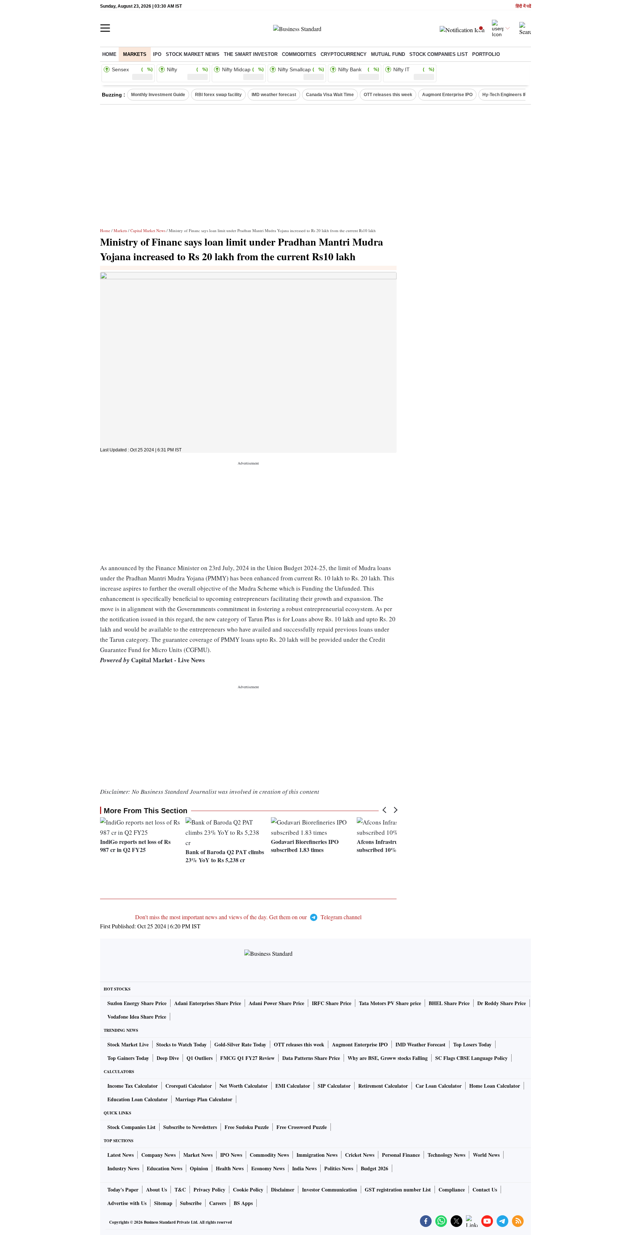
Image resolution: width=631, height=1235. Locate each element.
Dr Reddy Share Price (501, 1003)
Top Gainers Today (128, 1058)
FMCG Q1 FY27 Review (247, 1058)
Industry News (123, 1168)
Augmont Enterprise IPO (447, 94)
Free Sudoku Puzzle (247, 1127)
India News (304, 1168)
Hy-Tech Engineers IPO (506, 94)
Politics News (338, 1168)
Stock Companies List (131, 1127)
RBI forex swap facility (218, 94)
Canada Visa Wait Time (330, 94)
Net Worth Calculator (243, 1086)
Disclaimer (282, 1189)
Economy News (267, 1168)
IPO (157, 54)
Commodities (299, 54)
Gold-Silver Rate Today (240, 1044)
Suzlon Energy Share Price (137, 1003)
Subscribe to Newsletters (190, 1127)
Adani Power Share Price (276, 1003)
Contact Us (485, 1189)
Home (109, 54)
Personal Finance (401, 1155)
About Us (156, 1189)
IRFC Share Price (331, 1003)
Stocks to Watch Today (181, 1044)
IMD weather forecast (274, 94)
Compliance (452, 1189)
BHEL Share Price (449, 1003)
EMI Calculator (292, 1086)
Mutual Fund (388, 54)
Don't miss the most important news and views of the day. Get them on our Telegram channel (248, 917)
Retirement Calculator (383, 1086)
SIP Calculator (334, 1086)
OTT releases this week (388, 94)
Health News (230, 1168)
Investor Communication (329, 1189)
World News (486, 1155)
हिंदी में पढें (523, 6)
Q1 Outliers (200, 1058)
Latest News (120, 1155)
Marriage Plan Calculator (203, 1099)
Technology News (446, 1155)
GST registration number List (398, 1189)
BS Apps (243, 1203)
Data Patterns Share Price (311, 1058)
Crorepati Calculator (188, 1086)
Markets (134, 54)
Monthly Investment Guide (158, 94)
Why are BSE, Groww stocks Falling (388, 1058)
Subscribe (191, 1203)
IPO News (231, 1155)
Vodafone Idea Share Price (136, 1016)
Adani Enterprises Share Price (207, 1003)
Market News (198, 1155)
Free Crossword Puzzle (301, 1127)
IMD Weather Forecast (420, 1044)
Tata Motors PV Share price (390, 1003)
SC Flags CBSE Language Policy (471, 1058)
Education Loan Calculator (137, 1099)
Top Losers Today (472, 1044)
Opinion (199, 1168)
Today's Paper (122, 1189)
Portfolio (486, 54)
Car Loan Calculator (439, 1086)
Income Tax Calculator (132, 1086)
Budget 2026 (374, 1168)
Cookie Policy (248, 1189)
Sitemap (163, 1203)
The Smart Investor (251, 54)
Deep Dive (168, 1058)
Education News (164, 1168)
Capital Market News (147, 230)
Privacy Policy (209, 1189)
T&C (180, 1189)
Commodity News (269, 1155)
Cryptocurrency (344, 54)
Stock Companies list (438, 54)
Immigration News (317, 1155)
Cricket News (359, 1155)
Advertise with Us (126, 1203)
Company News (158, 1155)
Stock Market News (192, 54)
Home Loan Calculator (494, 1086)
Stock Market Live (128, 1044)
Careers (217, 1203)
